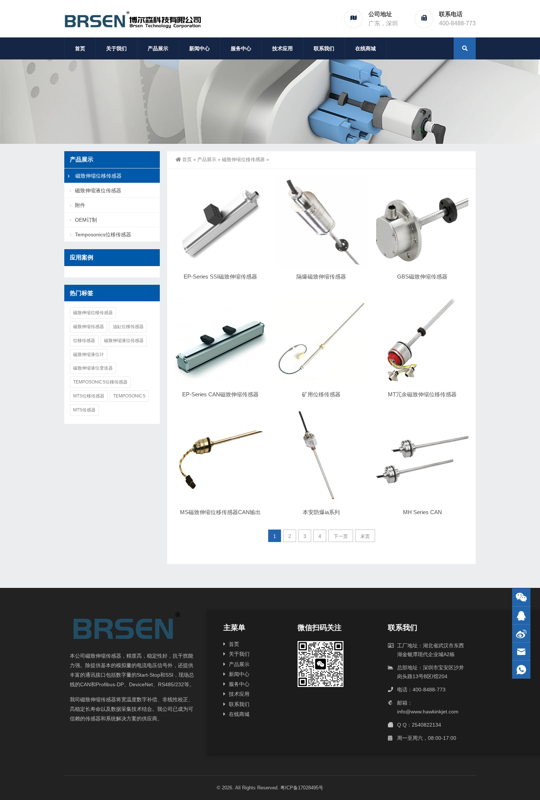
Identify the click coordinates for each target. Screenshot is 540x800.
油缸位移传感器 (128, 326)
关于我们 (116, 48)
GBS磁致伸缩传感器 (422, 276)
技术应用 (282, 48)
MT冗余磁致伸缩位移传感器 (422, 394)
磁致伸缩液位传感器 (98, 190)
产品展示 (158, 48)
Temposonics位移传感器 (103, 234)
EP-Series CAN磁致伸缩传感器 (220, 394)
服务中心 (241, 48)
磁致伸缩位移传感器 (243, 159)
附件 (80, 205)
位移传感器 (84, 340)
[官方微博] (521, 634)
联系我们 (324, 48)
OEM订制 (86, 220)
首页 (80, 48)
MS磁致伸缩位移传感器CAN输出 (220, 512)
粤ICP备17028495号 (301, 787)
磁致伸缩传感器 (88, 326)
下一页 (341, 536)
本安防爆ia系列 (321, 512)
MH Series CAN (422, 512)
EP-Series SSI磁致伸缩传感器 (220, 276)
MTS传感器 (84, 409)
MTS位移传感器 (88, 396)
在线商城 (365, 48)
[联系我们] (521, 616)
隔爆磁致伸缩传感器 (321, 276)
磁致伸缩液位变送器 (93, 368)
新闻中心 (199, 48)
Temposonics (129, 396)
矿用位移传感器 (321, 394)
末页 (365, 536)
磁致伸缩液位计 (88, 354)
